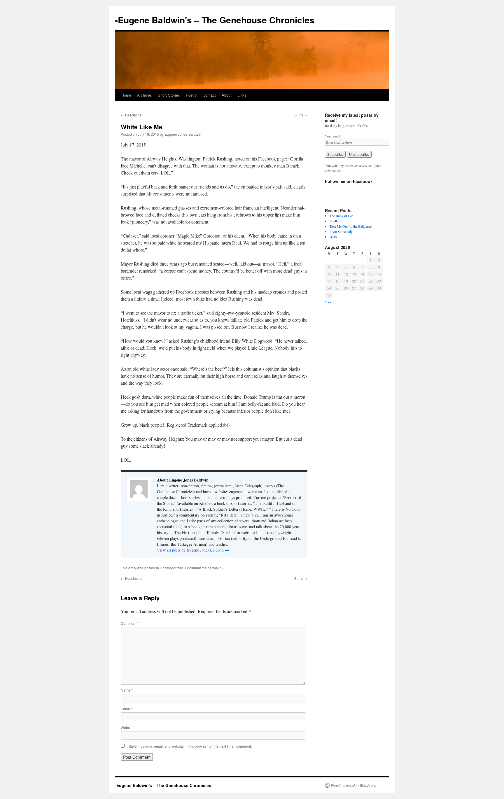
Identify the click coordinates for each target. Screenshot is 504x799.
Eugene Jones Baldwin (182, 134)
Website (127, 727)
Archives (144, 95)
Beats (333, 236)
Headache (131, 114)
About (227, 95)
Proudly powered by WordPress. (353, 785)
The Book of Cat (341, 215)
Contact (209, 95)
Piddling (335, 221)
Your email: (333, 136)
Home (126, 95)
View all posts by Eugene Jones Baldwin (193, 550)
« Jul (328, 301)
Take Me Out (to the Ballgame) (351, 226)
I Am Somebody (341, 231)
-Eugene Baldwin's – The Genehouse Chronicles (214, 19)
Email (126, 708)
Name (127, 690)
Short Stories (169, 95)
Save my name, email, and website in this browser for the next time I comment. (190, 746)
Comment (130, 623)
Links (241, 95)
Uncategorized (171, 567)
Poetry (191, 95)
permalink (215, 567)
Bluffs (300, 114)
